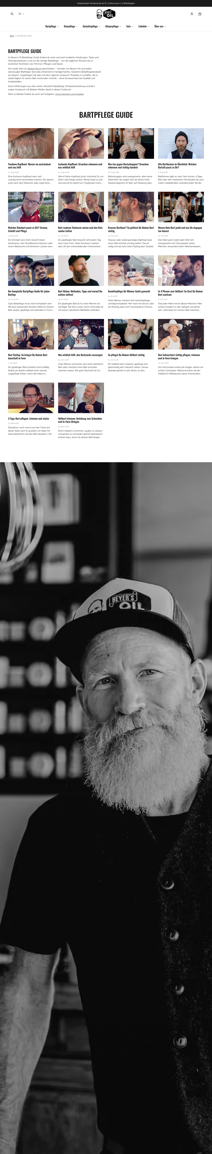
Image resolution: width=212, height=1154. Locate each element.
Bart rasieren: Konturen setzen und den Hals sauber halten (80, 229)
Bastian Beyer (35, 68)
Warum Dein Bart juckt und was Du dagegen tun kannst (180, 229)
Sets (128, 26)
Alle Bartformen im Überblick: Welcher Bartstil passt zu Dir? (177, 165)
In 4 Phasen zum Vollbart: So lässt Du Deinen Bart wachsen (180, 292)
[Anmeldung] (192, 14)
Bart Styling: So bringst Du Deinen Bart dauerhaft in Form (27, 356)
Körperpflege (112, 26)
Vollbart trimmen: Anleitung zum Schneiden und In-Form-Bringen (80, 420)
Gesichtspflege (90, 26)
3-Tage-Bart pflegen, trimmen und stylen (28, 418)
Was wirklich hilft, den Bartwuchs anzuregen (80, 355)
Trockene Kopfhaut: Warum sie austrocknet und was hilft (29, 165)
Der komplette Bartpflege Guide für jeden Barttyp (29, 292)
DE (19, 14)
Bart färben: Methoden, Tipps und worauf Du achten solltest (80, 292)
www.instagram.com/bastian (69, 94)
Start (12, 36)
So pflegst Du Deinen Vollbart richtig (126, 355)
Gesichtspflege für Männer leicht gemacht (129, 291)
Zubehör (142, 26)
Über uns (158, 26)
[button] (12, 14)
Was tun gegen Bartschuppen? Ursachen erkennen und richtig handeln (128, 165)
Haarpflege (69, 26)
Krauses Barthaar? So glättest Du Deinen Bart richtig (131, 229)
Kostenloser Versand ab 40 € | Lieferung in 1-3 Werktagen (106, 3)
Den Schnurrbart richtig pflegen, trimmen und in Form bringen (179, 356)
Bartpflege (50, 26)
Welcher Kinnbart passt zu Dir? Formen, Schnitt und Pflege (28, 229)
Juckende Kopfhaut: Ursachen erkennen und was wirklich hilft (80, 165)
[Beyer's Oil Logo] (106, 14)
